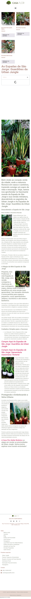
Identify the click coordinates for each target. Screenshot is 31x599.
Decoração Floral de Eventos (9, 563)
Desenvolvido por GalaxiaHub (15, 595)
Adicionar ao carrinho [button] (6, 35)
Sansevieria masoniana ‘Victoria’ (13, 352)
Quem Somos (7, 549)
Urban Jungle (5, 555)
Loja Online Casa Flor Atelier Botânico (13, 542)
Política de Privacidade (9, 537)
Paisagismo (7, 541)
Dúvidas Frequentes (9, 548)
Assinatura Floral (6, 561)
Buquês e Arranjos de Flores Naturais (11, 559)
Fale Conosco (7, 539)
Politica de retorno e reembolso (11, 544)
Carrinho (6, 534)
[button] (15, 8)
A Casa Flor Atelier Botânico (11, 440)
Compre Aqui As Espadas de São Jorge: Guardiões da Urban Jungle (15, 344)
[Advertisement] (15, 102)
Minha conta (7, 532)
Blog (5, 536)
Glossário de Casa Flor (9, 546)
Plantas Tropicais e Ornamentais (10, 557)
